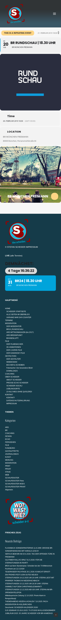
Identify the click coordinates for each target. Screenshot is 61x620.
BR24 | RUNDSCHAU (14, 329)
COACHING (9, 374)
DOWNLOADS (12, 371)
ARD (7, 427)
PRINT (7, 466)
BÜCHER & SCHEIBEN (15, 365)
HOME (7, 309)
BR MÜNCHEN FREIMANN (15, 136)
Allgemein (9, 490)
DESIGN (8, 436)
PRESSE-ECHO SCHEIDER (17, 383)
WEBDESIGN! (11, 362)
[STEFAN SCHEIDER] (15, 14)
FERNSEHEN (10, 442)
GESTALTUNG (10, 356)
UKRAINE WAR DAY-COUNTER (18, 317)
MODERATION (10, 323)
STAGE (8, 472)
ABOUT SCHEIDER (14, 380)
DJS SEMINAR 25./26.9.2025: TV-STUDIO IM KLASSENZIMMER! (30, 610)
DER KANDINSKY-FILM (15, 353)
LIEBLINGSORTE (13, 389)
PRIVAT (8, 469)
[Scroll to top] (56, 614)
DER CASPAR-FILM (14, 350)
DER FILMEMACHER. (14, 344)
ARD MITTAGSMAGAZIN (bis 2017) (20, 332)
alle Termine (16, 255)
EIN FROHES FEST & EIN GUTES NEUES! (21, 575)
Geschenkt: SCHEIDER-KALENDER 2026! (21, 607)
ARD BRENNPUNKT (14, 335)
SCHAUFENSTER (12, 478)
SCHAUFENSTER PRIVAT (15, 487)
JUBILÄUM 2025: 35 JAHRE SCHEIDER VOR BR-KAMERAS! (29, 613)
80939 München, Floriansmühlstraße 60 (19, 141)
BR (6, 430)
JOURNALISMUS (12, 454)
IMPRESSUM (32, 247)
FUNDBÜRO (10, 448)
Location (14, 131)
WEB (7, 475)
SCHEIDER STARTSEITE (16, 311)
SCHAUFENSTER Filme (14, 481)
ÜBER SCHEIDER (12, 377)
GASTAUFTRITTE (12, 451)
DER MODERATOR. (14, 326)
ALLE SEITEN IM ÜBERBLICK (18, 314)
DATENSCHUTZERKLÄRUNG (18, 401)
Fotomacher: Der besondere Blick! (19, 368)
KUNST (8, 457)
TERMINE (9, 320)
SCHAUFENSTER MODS (15, 484)
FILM (7, 341)
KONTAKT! (10, 398)
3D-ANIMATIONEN (13, 347)
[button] (54, 13)
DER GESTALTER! (13, 359)
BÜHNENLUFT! (12, 338)
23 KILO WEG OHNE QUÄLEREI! (19, 392)
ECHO (7, 439)
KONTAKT (9, 395)
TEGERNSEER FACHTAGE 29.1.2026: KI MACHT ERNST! (27, 572)
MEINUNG (9, 460)
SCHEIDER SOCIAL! (14, 386)
